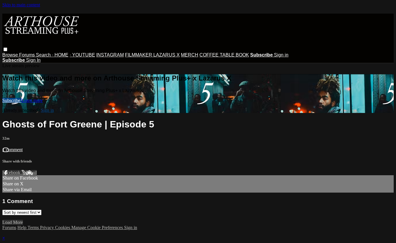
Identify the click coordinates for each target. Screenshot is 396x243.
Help (22, 227)
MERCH (189, 54)
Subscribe (11, 100)
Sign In (33, 60)
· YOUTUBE (82, 54)
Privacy (47, 227)
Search (44, 54)
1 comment (12, 149)
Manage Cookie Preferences (97, 227)
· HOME (60, 54)
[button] (5, 49)
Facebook (11, 172)
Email (31, 172)
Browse (10, 54)
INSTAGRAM (110, 54)
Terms (34, 227)
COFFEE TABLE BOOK (224, 54)
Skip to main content (21, 4)
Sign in (281, 54)
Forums (27, 54)
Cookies (63, 227)
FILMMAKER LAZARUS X (152, 54)
